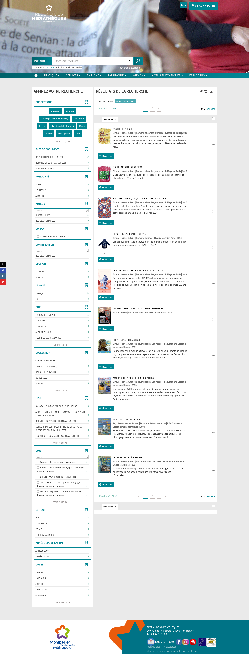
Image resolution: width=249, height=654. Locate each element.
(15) (61, 602)
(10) (61, 442)
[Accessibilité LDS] (202, 642)
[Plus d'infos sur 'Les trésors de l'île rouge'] (104, 464)
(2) (61, 390)
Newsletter (170, 646)
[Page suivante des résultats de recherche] (165, 109)
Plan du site (153, 646)
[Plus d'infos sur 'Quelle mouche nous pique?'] (104, 174)
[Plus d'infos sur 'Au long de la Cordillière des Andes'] (104, 385)
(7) (61, 141)
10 (202, 109)
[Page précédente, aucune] (139, 109)
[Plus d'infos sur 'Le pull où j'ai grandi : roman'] (104, 244)
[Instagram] (185, 642)
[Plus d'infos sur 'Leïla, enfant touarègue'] (104, 346)
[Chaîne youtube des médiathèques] (193, 642)
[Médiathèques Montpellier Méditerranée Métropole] (49, 14)
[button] (55, 111)
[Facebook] (178, 642)
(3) (61, 344)
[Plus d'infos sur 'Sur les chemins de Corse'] (104, 426)
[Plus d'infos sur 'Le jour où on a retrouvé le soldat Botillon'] (104, 281)
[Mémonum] (211, 642)
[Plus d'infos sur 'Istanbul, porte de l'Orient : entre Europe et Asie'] (104, 315)
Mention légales (156, 651)
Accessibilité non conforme (182, 651)
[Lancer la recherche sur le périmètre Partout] (138, 61)
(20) (61, 502)
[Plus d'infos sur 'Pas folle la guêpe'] (104, 136)
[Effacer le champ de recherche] (130, 61)
